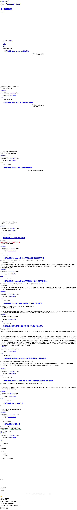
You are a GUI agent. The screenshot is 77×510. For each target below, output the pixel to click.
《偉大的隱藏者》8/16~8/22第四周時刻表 (16, 51)
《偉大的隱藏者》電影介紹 (11, 424)
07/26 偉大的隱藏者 (12, 95)
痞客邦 (11, 93)
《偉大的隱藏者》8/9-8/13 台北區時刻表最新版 (18, 102)
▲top (1, 97)
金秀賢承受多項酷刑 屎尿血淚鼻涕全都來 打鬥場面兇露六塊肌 (23, 326)
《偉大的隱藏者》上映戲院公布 (13, 403)
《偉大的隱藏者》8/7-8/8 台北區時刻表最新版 (17, 167)
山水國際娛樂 (6, 9)
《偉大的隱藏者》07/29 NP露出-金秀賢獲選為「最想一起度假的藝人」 (25, 281)
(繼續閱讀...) (3, 90)
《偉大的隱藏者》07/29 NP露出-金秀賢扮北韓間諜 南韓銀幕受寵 (23, 258)
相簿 (4, 43)
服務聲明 (49, 493)
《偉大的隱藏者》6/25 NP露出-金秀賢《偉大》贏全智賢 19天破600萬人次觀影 (28, 380)
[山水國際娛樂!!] (0, 445)
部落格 (4, 44)
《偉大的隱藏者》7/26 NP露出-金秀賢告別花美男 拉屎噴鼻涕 (22, 303)
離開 (7, 508)
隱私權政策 (45, 493)
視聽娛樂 (10, 40)
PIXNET (29, 493)
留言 (14, 93)
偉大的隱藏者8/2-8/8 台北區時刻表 (14, 238)
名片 (4, 46)
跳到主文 (2, 12)
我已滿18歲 (3, 508)
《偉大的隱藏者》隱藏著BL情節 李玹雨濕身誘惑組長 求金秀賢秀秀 (24, 358)
